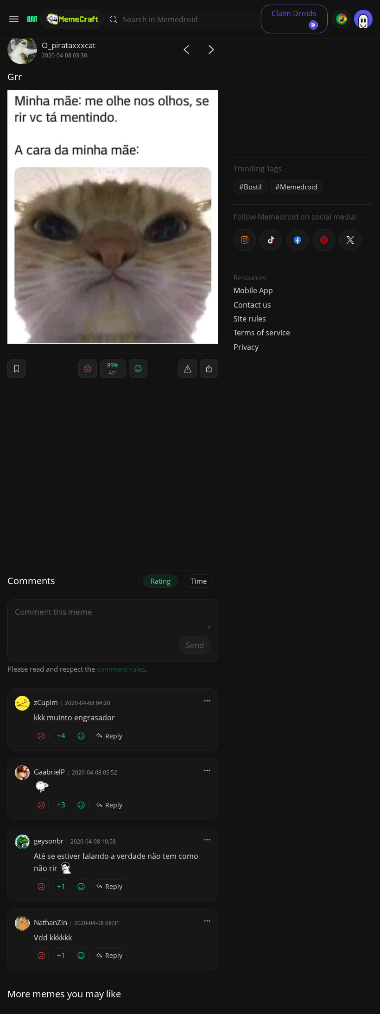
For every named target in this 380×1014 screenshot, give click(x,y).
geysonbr (48, 840)
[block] (209, 368)
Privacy (246, 347)
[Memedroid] (31, 19)
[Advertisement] (303, 93)
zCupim (46, 702)
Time (199, 581)
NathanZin (50, 922)
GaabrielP (49, 771)
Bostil (253, 186)
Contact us (252, 305)
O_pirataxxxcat (68, 45)
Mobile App (253, 290)
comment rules (121, 669)
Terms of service (262, 333)
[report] (187, 368)
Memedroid (298, 186)
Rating (161, 581)
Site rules (250, 319)
